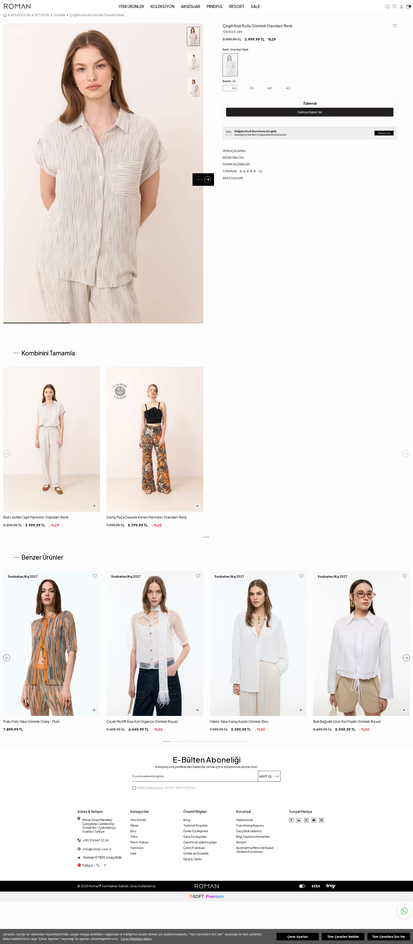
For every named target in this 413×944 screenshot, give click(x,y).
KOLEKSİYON (162, 6)
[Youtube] (314, 820)
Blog (186, 820)
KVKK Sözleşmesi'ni (150, 787)
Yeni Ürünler (138, 820)
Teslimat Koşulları (195, 825)
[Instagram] (321, 820)
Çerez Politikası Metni (136, 939)
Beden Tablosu (233, 157)
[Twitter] (306, 820)
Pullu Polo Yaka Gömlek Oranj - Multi (31, 721)
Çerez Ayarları (297, 937)
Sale (133, 853)
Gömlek (59, 15)
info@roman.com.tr (97, 849)
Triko (134, 836)
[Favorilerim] (394, 6)
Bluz (133, 831)
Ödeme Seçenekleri (236, 164)
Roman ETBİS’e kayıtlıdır (102, 857)
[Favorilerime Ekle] (95, 576)
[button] (199, 179)
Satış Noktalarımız (249, 831)
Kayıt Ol (265, 776)
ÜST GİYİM (41, 15)
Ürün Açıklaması (234, 151)
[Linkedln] (299, 820)
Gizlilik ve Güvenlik (196, 853)
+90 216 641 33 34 (96, 840)
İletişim (241, 842)
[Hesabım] (401, 6)
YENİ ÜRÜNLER (131, 6)
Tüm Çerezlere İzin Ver (388, 937)
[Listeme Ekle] (393, 26)
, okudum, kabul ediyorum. (167, 787)
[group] (103, 173)
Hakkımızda (244, 820)
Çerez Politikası (194, 848)
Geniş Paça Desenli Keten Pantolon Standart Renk (146, 517)
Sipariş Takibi (192, 859)
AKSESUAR (190, 6)
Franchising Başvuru (250, 825)
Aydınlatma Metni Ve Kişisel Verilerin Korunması (254, 849)
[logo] (17, 6)
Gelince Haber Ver (309, 112)
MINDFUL (215, 6)
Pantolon (136, 848)
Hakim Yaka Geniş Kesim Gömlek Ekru (239, 721)
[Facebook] (291, 820)
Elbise (134, 825)
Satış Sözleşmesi (195, 836)
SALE (255, 6)
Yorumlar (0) (242, 171)
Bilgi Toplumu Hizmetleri (253, 836)
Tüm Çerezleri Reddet (343, 937)
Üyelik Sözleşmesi (195, 831)
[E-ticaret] (206, 896)
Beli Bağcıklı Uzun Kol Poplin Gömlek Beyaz (347, 721)
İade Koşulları (233, 178)
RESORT (236, 6)
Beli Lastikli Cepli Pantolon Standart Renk (35, 517)
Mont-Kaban (139, 842)
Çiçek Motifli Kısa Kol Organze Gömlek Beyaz (142, 721)
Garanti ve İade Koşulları (200, 842)
